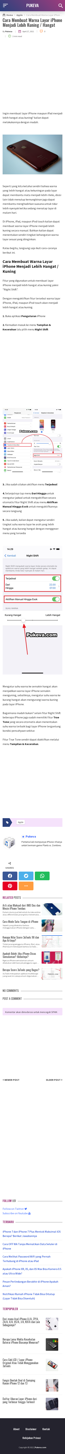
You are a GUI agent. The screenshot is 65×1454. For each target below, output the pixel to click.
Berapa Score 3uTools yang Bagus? (21, 970)
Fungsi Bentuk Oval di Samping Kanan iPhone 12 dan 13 (19, 1382)
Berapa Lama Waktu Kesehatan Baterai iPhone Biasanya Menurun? (21, 1341)
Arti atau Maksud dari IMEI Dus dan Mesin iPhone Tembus (21, 906)
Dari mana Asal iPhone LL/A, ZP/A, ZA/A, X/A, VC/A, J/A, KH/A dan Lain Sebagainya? (21, 1322)
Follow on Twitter (13, 1208)
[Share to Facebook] (10, 876)
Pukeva (30, 836)
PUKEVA (32, 5)
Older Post (53, 1079)
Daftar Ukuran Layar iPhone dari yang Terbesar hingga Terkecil (20, 1400)
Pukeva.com (40, 1447)
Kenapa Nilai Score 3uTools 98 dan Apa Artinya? (21, 938)
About (16, 1429)
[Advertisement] (32, 77)
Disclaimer (31, 1429)
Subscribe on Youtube (15, 1213)
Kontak (46, 1429)
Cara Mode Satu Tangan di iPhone (20, 921)
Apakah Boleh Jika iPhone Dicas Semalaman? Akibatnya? (19, 955)
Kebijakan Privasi (32, 1438)
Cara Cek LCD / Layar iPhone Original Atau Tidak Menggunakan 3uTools (20, 1363)
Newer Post (11, 1079)
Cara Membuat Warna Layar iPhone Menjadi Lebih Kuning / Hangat (32, 22)
